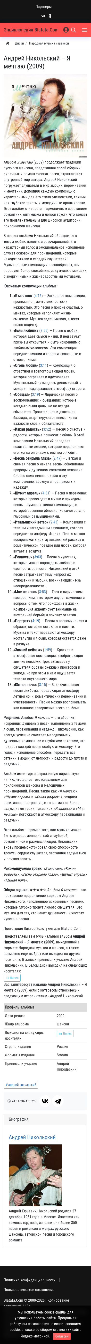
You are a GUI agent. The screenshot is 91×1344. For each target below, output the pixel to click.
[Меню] (85, 30)
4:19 (35, 621)
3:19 (35, 394)
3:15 (42, 684)
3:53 (42, 592)
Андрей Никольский (32, 1137)
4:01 (45, 493)
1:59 (47, 650)
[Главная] (7, 43)
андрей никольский (22, 1085)
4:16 (38, 295)
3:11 (43, 365)
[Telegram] (58, 1101)
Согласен (61, 1336)
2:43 (53, 522)
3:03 (37, 557)
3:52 (46, 429)
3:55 (44, 330)
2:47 (57, 458)
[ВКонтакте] (45, 1101)
